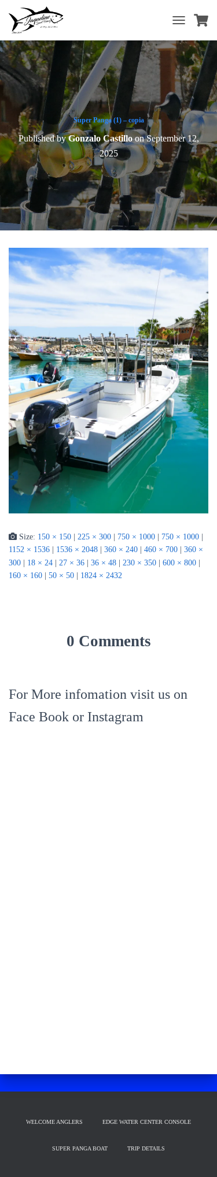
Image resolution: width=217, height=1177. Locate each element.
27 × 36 (71, 562)
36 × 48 (103, 562)
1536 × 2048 (77, 549)
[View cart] (201, 20)
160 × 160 (25, 575)
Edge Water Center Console (146, 1122)
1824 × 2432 (101, 575)
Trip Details (146, 1148)
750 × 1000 (136, 536)
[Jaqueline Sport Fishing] (41, 20)
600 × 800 (179, 562)
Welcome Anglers (54, 1122)
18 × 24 (40, 562)
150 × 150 (54, 536)
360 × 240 (121, 549)
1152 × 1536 (29, 549)
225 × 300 (94, 536)
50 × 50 (61, 575)
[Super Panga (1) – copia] (108, 379)
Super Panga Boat (80, 1148)
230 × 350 (139, 562)
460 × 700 (161, 549)
